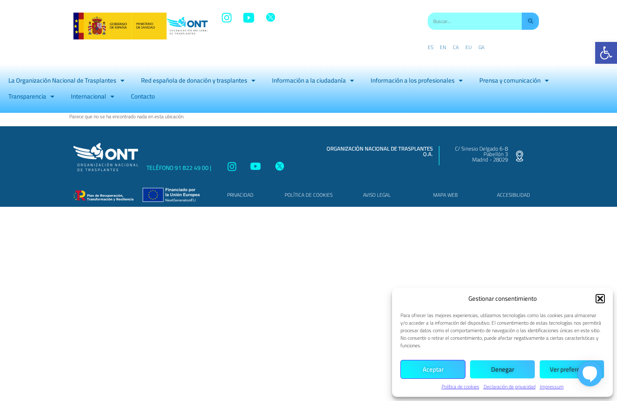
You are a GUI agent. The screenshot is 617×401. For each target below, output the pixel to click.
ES (430, 47)
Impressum (552, 386)
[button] (606, 53)
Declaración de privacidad (510, 386)
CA (456, 47)
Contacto (143, 96)
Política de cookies (460, 386)
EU (468, 47)
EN (443, 47)
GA (481, 47)
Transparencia (27, 96)
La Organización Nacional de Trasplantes (62, 80)
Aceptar (433, 369)
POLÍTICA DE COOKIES (308, 195)
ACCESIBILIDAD (513, 195)
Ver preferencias (572, 369)
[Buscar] (530, 21)
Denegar (502, 369)
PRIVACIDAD (240, 195)
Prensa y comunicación (510, 80)
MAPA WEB (445, 195)
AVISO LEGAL (377, 195)
